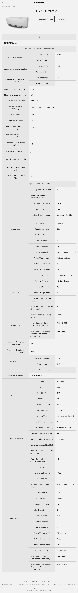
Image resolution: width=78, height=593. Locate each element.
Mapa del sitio (46, 585)
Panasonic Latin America (8, 7)
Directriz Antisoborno (70, 585)
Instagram (34, 581)
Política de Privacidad (22, 585)
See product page (45, 19)
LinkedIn (50, 581)
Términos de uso (35, 585)
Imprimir (62, 19)
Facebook (26, 581)
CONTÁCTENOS (57, 585)
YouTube (43, 581)
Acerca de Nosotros (7, 585)
